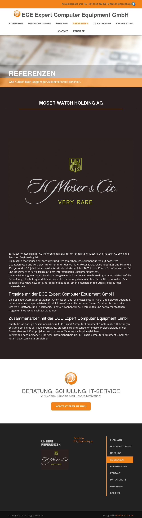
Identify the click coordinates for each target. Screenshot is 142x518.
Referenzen (80, 23)
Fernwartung (124, 23)
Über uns (62, 23)
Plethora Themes (124, 515)
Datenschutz (118, 479)
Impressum (116, 486)
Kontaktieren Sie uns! (71, 406)
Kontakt (62, 31)
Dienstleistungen (39, 23)
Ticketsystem (102, 23)
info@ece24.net (123, 3)
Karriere (79, 31)
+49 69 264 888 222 (96, 3)
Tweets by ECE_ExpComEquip (83, 439)
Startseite (16, 23)
